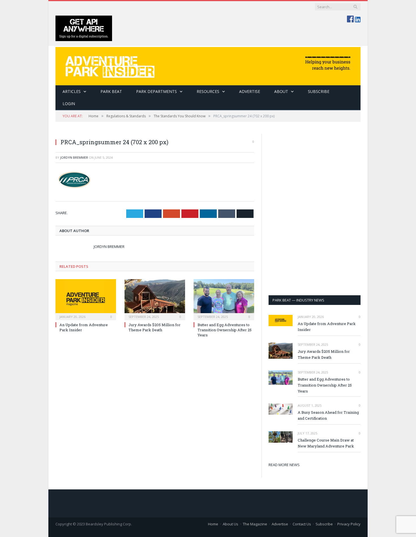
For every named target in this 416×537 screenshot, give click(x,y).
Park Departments (156, 91)
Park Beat (111, 91)
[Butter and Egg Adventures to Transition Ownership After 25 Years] (224, 299)
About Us (230, 524)
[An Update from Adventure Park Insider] (85, 299)
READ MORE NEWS (284, 464)
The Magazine (255, 524)
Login (69, 103)
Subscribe (324, 524)
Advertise (249, 91)
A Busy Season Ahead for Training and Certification (328, 415)
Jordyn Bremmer (74, 157)
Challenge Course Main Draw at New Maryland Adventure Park (326, 443)
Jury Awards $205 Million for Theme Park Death (154, 327)
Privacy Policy (349, 524)
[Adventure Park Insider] (208, 65)
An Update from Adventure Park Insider (327, 326)
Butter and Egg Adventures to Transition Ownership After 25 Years (225, 330)
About (281, 91)
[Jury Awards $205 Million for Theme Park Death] (155, 299)
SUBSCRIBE (318, 91)
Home (213, 524)
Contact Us (302, 524)
